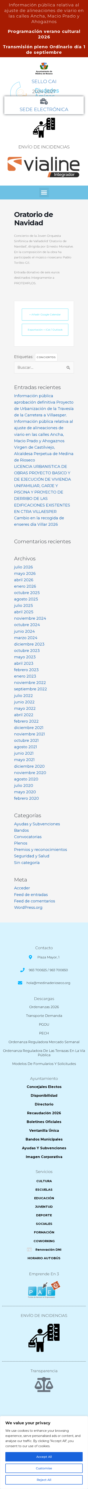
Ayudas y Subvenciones (37, 823)
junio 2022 (24, 702)
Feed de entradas (31, 894)
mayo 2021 (24, 759)
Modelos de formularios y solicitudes (44, 1064)
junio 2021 (24, 753)
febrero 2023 (26, 669)
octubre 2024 (27, 624)
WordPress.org (28, 907)
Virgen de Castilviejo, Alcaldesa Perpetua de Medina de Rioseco (43, 454)
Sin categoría (27, 862)
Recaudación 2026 (44, 1113)
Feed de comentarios (34, 901)
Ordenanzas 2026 (44, 1007)
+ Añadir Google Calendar (45, 314)
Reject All (44, 1480)
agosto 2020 (26, 779)
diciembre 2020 (29, 766)
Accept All (44, 1457)
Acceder (22, 888)
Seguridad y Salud (31, 856)
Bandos (21, 830)
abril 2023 (23, 663)
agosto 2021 (25, 746)
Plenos (20, 843)
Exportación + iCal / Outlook (45, 329)
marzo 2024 (25, 637)
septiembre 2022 (30, 689)
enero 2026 (25, 586)
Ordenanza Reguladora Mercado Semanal (44, 1042)
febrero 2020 (26, 798)
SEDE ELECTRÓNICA (44, 109)
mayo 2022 (25, 708)
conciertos (46, 357)
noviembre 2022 (30, 682)
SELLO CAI (44, 81)
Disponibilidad (44, 1096)
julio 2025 (23, 605)
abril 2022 (23, 714)
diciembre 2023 (29, 644)
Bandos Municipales (44, 1139)
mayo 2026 (25, 573)
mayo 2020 (25, 791)
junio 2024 (24, 631)
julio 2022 (23, 695)
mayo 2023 (25, 656)
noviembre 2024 (30, 618)
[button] (44, 192)
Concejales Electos (44, 1087)
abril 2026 (23, 579)
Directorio (44, 1104)
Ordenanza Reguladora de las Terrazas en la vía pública (44, 1053)
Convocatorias (28, 836)
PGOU (44, 1024)
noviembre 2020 (30, 772)
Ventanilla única (44, 1131)
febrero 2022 (26, 721)
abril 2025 (23, 611)
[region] (44, 1452)
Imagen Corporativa (44, 1157)
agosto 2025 (26, 599)
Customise (44, 1468)
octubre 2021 (26, 740)
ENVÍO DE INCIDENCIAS (44, 146)
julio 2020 (23, 785)
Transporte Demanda (44, 1016)
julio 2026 (23, 567)
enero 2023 (25, 676)
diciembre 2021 (28, 727)
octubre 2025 (27, 592)
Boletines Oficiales (44, 1122)
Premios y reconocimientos (40, 849)
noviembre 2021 (29, 734)
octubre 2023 (27, 650)
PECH (44, 1033)
